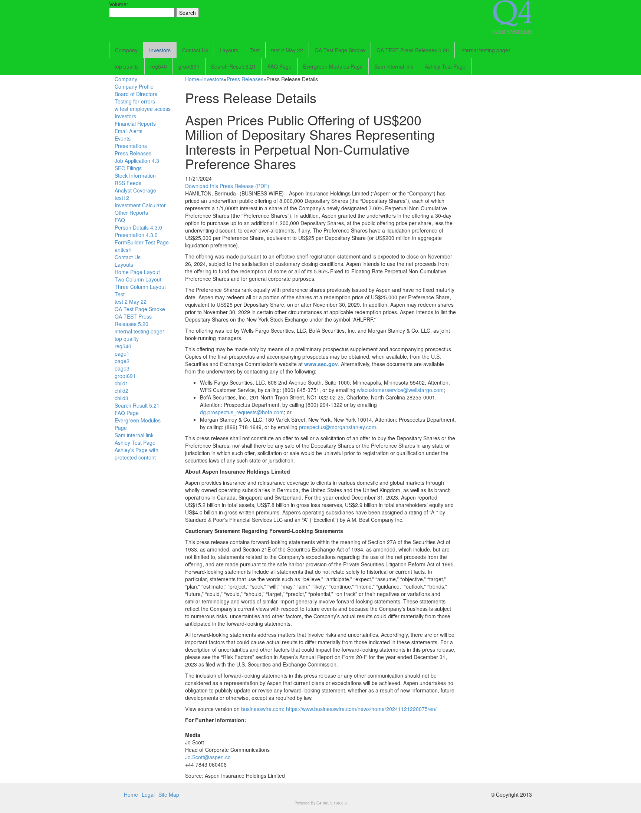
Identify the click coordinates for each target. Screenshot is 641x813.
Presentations (131, 145)
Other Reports (131, 212)
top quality (127, 66)
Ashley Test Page (445, 66)
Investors (160, 50)
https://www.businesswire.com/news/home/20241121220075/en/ (361, 708)
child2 (121, 390)
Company (126, 50)
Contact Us (195, 50)
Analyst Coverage (135, 190)
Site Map (168, 794)
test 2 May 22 (287, 50)
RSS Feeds (128, 183)
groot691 (189, 66)
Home (192, 79)
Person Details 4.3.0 (138, 227)
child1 (121, 383)
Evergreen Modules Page (333, 66)
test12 (122, 197)
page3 (122, 368)
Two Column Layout (138, 279)
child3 (121, 398)
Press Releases (133, 153)
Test (255, 50)
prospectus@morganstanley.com (337, 427)
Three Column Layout (140, 286)
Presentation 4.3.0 (136, 234)
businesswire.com (262, 708)
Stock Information (135, 175)
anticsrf (123, 249)
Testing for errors (135, 101)
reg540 (158, 66)
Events (123, 138)
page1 (122, 353)
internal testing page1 (485, 50)
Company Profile (134, 86)
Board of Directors (136, 94)
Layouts (229, 50)
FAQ (120, 220)
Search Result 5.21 (233, 66)
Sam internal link (393, 66)
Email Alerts (128, 131)
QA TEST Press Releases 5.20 (413, 50)
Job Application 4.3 (137, 160)
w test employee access (143, 108)
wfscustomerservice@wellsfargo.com (400, 390)
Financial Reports (135, 123)
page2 (122, 361)
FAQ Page (279, 66)
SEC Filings (128, 168)
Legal (148, 794)
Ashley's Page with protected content (136, 453)
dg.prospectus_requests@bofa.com (242, 412)
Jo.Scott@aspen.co (208, 757)
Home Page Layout (137, 272)
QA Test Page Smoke (340, 50)
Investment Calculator (140, 205)
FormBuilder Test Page (142, 242)
